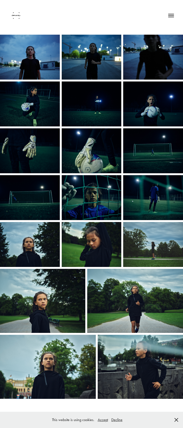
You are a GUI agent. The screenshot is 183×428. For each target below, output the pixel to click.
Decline (116, 419)
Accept (103, 419)
